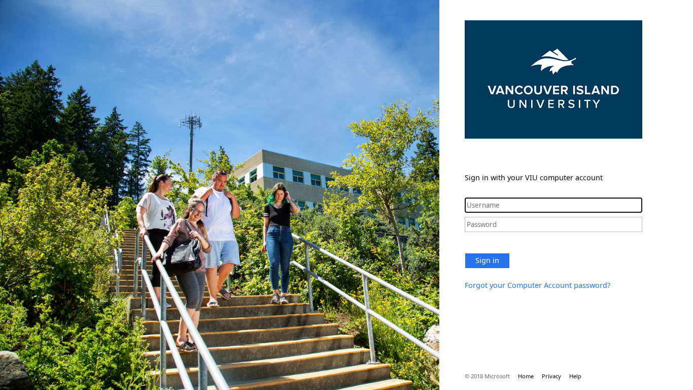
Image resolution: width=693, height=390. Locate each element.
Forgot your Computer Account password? (537, 285)
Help (575, 376)
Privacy (551, 376)
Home (526, 376)
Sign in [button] (487, 260)
